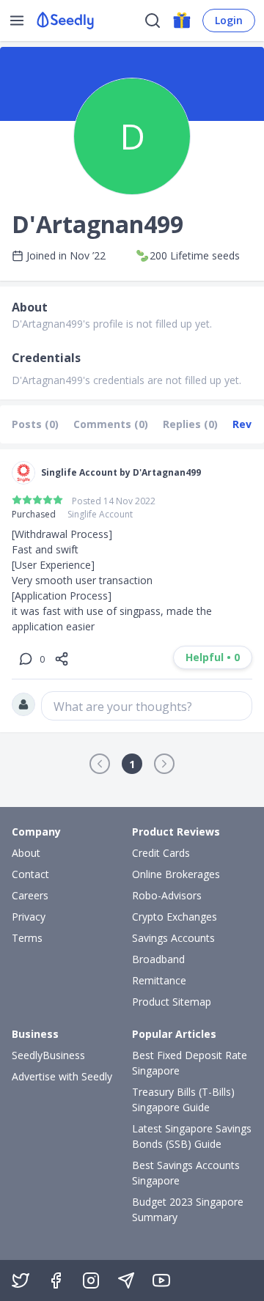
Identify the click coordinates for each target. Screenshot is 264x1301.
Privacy (28, 917)
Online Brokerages (176, 874)
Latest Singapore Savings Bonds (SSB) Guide (192, 1136)
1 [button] (132, 764)
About (26, 853)
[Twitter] (20, 1280)
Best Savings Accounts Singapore (186, 1172)
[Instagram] (91, 1280)
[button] (99, 763)
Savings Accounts (173, 938)
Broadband (158, 959)
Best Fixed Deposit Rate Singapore (189, 1062)
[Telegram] (126, 1280)
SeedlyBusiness (48, 1055)
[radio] (17, 500)
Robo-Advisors (167, 895)
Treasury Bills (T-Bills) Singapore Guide (183, 1099)
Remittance (159, 980)
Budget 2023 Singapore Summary (187, 1209)
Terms (27, 938)
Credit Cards (161, 853)
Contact (30, 874)
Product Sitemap (171, 1002)
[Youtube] (161, 1280)
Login (229, 20)
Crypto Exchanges (174, 917)
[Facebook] (56, 1280)
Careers (30, 895)
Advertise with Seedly (62, 1076)
